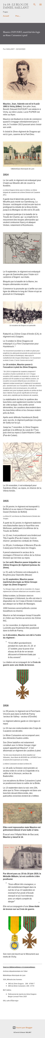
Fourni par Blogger (24, 1027)
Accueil (6, 16)
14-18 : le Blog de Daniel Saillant (16, 6)
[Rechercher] (34, 4)
